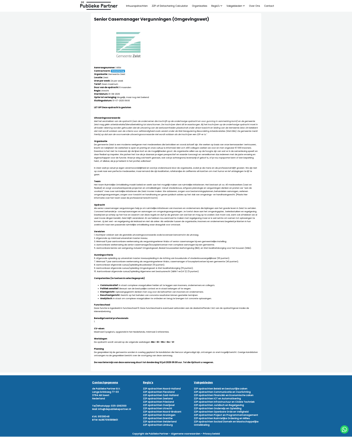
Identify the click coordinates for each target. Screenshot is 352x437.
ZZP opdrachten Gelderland (160, 421)
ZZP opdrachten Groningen (159, 415)
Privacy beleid (211, 433)
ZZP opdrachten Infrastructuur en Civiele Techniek (224, 401)
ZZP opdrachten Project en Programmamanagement (226, 415)
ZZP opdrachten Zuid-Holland (160, 395)
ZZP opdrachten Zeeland (158, 398)
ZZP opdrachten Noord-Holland (162, 388)
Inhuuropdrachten (137, 6)
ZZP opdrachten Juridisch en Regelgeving (219, 405)
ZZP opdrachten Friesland (158, 401)
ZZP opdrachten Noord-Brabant (162, 411)
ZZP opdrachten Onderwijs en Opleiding (217, 408)
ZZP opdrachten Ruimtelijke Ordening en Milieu (222, 418)
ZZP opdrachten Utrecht (157, 408)
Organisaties (199, 6)
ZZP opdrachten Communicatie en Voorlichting (222, 392)
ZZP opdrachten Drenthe (158, 418)
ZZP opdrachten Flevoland (159, 392)
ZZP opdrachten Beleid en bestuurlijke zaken (220, 388)
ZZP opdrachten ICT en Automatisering (217, 398)
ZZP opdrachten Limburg (158, 425)
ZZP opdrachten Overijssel (159, 405)
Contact (269, 6)
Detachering (118, 71)
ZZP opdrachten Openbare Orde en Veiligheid (221, 411)
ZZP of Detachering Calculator (170, 6)
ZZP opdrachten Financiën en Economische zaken (223, 395)
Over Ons (254, 6)
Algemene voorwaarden (185, 433)
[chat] (344, 429)
